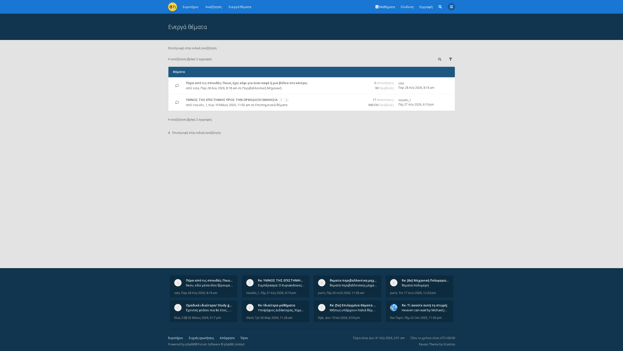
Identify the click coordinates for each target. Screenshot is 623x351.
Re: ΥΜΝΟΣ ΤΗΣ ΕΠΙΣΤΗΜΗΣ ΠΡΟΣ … (286, 280)
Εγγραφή (426, 7)
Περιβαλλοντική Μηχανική (262, 88)
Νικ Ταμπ (396, 318)
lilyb (321, 318)
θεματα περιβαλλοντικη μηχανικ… (356, 280)
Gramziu (449, 344)
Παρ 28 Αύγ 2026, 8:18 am (199, 293)
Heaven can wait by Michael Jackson (425, 310)
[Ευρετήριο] (172, 6)
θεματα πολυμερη (415, 285)
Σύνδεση (407, 7)
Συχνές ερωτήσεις (201, 338)
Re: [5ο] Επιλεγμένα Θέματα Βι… (354, 305)
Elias (177, 318)
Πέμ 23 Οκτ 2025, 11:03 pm (423, 318)
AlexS (250, 318)
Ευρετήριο (175, 338)
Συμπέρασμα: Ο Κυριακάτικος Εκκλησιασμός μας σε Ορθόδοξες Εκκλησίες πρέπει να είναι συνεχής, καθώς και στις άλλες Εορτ (281, 285)
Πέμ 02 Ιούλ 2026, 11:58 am (345, 293)
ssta (196, 88)
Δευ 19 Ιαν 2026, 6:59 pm (342, 318)
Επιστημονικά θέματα (271, 105)
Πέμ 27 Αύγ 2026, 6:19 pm (278, 293)
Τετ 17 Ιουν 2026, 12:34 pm (417, 293)
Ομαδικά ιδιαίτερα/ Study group (211, 305)
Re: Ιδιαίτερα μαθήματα (276, 305)
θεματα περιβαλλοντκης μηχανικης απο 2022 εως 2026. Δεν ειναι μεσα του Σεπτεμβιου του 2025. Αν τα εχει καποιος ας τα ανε (353, 285)
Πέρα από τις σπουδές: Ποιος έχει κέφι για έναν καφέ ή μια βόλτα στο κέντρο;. (247, 83)
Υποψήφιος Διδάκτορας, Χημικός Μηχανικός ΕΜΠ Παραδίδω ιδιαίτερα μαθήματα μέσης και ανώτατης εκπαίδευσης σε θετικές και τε (281, 310)
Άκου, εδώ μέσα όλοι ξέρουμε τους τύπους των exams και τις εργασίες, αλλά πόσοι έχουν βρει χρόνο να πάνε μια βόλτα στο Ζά (209, 285)
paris (321, 293)
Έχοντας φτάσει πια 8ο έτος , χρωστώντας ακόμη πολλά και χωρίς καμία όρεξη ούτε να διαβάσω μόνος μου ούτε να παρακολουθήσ (209, 310)
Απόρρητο (227, 338)
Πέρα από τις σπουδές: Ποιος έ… (211, 280)
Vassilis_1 (200, 105)
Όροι (244, 338)
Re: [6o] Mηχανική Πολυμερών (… (427, 280)
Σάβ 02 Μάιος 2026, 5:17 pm (201, 318)
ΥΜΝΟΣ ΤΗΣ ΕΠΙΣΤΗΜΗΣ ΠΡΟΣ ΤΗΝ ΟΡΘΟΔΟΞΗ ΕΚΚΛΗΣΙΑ (232, 100)
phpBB (190, 344)
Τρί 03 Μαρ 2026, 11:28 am (274, 318)
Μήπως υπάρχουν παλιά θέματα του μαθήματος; (353, 310)
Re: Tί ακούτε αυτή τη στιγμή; (425, 305)
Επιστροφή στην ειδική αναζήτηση (192, 48)
